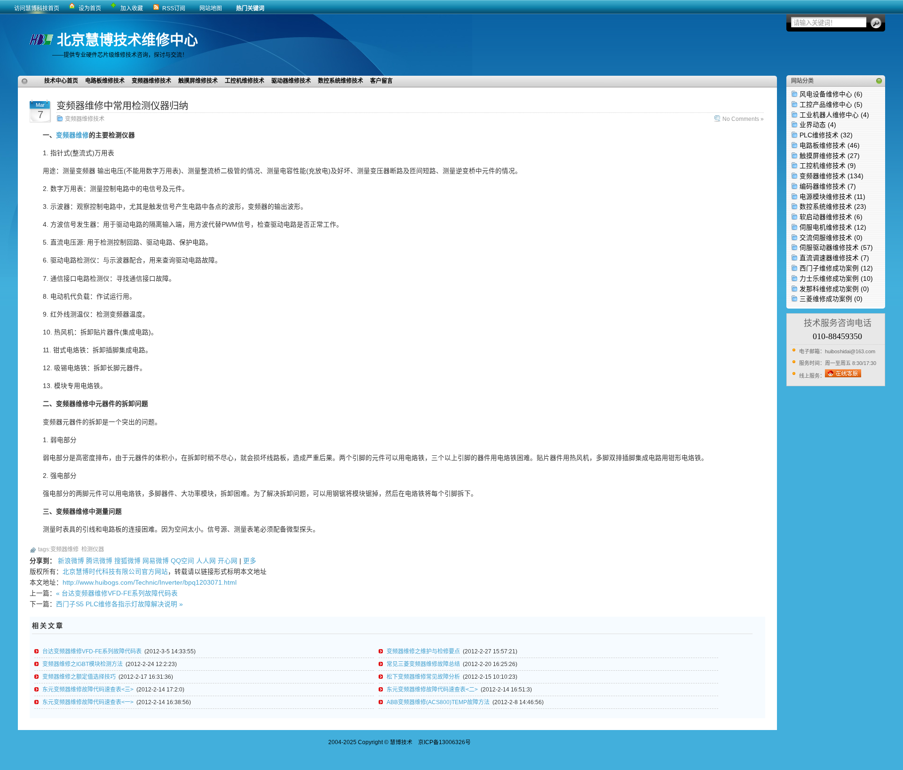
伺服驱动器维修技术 (836, 247)
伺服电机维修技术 (833, 227)
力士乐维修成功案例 (836, 278)
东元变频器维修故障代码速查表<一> (88, 702)
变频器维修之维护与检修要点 (423, 651)
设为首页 (90, 8)
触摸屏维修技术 (830, 155)
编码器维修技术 (828, 186)
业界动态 (818, 124)
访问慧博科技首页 (36, 8)
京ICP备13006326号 (444, 742)
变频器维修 (72, 135)
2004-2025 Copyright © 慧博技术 (370, 742)
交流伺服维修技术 (831, 237)
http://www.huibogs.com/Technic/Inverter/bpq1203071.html (150, 582)
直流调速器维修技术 (834, 258)
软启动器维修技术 (831, 217)
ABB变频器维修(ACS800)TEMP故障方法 (438, 702)
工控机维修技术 (828, 165)
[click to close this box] (879, 81)
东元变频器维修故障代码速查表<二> (432, 689)
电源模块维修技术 (832, 196)
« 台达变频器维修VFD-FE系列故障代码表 (117, 593)
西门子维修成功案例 (836, 268)
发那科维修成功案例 (834, 289)
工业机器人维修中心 (834, 115)
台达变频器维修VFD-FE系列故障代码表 (92, 651)
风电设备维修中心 (831, 94)
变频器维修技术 (831, 176)
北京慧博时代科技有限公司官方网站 (115, 571)
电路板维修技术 (830, 145)
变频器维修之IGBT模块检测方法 (82, 664)
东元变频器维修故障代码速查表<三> (88, 689)
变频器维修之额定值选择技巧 (79, 677)
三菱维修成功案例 (831, 298)
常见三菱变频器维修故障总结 (423, 664)
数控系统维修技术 (833, 206)
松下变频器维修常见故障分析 (423, 677)
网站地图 (210, 8)
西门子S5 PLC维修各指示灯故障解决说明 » (119, 604)
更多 (249, 560)
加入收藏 (131, 8)
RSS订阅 (173, 8)
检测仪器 (92, 549)
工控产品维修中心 (831, 104)
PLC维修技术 (826, 135)
